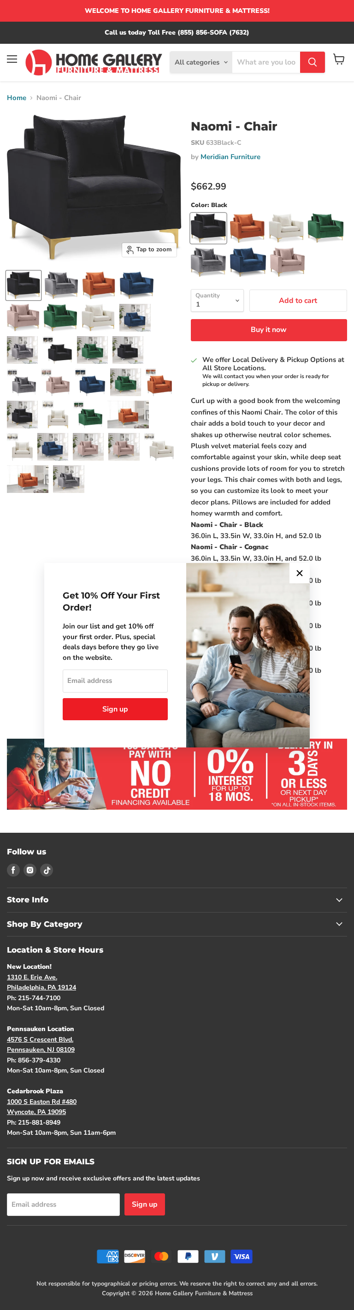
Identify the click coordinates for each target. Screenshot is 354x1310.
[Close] (299, 573)
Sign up (115, 709)
